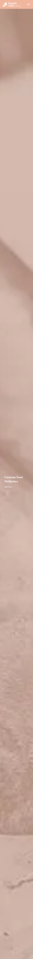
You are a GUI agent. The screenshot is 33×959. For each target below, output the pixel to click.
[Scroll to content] (16, 951)
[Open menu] (28, 4)
